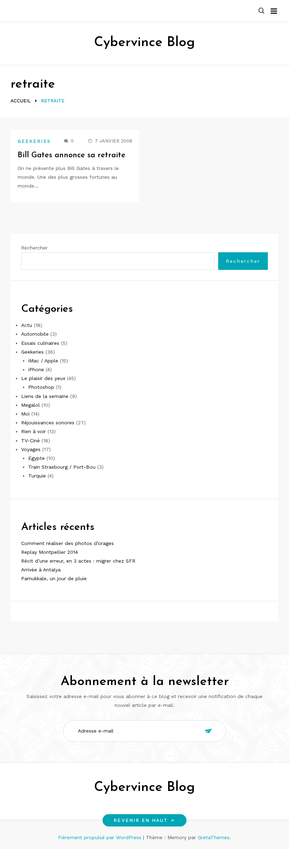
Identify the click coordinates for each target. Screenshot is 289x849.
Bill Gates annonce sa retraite (71, 155)
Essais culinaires (40, 343)
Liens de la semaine (44, 396)
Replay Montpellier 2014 (49, 552)
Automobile (35, 334)
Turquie (37, 476)
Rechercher (34, 248)
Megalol (30, 405)
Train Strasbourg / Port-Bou (62, 467)
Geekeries (34, 141)
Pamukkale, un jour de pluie (54, 578)
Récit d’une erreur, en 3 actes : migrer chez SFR (78, 561)
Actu (26, 325)
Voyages (31, 449)
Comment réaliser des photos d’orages (67, 543)
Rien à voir (33, 431)
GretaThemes (213, 837)
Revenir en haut (140, 820)
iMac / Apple (43, 360)
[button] (261, 11)
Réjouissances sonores (47, 422)
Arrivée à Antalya (41, 569)
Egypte (36, 458)
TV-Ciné (30, 440)
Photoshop (41, 387)
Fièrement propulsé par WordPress (100, 837)
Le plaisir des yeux (43, 378)
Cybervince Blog (144, 43)
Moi (25, 414)
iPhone (36, 369)
